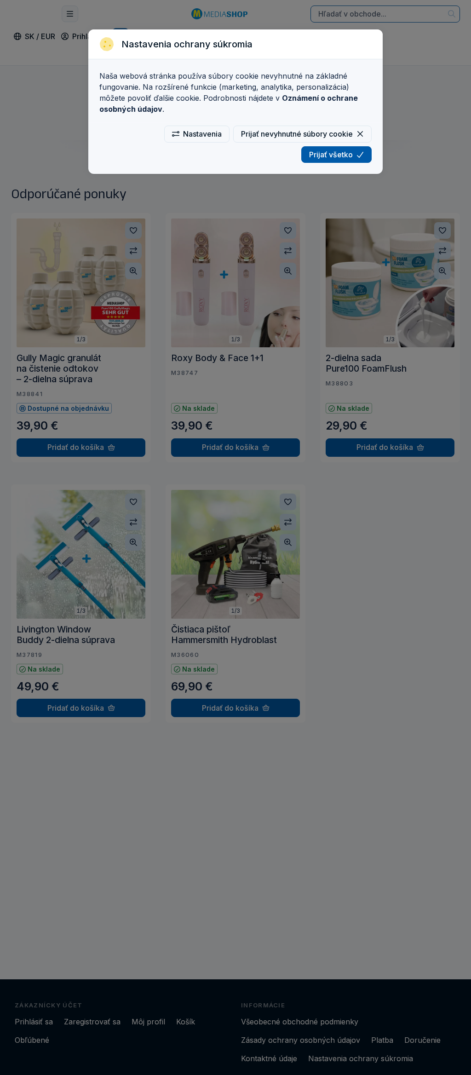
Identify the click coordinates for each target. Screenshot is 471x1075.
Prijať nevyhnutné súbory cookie (297, 133)
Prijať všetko (331, 154)
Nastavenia (202, 133)
